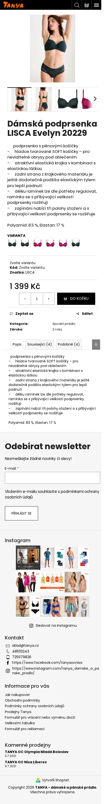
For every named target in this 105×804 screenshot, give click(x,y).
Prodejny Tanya (18, 711)
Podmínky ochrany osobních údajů (34, 706)
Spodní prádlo (63, 323)
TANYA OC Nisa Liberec (26, 762)
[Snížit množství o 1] (25, 299)
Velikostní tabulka (20, 723)
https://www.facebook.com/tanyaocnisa (47, 662)
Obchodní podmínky (22, 700)
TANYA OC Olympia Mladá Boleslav (37, 752)
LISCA (29, 272)
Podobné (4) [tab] (69, 344)
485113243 (20, 651)
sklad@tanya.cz (25, 645)
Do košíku (79, 298)
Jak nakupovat (17, 694)
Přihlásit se (21, 513)
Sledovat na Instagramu (56, 625)
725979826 (21, 657)
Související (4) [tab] (39, 344)
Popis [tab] (17, 344)
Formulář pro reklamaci (24, 728)
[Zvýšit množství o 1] (48, 299)
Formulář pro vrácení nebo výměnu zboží (40, 717)
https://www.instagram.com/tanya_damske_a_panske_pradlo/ (55, 670)
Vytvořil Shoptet (55, 780)
